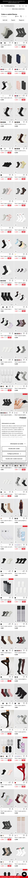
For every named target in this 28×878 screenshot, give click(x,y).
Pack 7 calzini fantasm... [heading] (7, 388)
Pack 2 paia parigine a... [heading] (21, 520)
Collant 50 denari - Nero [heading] (7, 679)
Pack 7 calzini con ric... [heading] (20, 309)
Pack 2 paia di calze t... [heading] (7, 282)
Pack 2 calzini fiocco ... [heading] (6, 71)
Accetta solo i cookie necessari (14, 458)
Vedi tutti (5, 20)
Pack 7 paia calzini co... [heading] (7, 335)
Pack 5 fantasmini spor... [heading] (21, 599)
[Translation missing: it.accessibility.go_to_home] (9, 6)
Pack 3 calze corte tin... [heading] (7, 362)
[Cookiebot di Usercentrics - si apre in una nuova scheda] (19, 418)
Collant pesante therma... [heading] (7, 731)
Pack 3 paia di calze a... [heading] (7, 837)
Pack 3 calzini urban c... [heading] (21, 494)
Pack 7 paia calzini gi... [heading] (20, 256)
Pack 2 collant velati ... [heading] (20, 626)
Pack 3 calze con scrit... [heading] (7, 547)
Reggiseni (21, 20)
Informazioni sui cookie (16, 443)
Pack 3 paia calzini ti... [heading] (6, 45)
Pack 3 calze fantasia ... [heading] (21, 177)
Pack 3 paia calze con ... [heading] (7, 97)
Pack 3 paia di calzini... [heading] (20, 45)
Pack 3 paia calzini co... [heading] (7, 203)
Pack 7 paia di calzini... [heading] (20, 282)
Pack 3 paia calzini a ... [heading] (6, 599)
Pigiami (13, 20)
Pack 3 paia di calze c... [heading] (21, 230)
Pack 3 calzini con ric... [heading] (6, 124)
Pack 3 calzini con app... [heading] (7, 150)
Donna (2, 9)
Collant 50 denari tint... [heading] (20, 784)
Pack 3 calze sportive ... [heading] (21, 388)
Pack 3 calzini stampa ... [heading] (7, 230)
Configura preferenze (13, 453)
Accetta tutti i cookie (14, 448)
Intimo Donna (8, 9)
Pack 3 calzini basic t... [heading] (6, 309)
